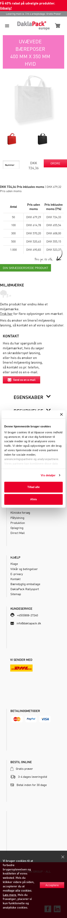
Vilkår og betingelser (24, 569)
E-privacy (16, 574)
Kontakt (15, 579)
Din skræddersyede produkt (25, 268)
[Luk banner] (61, 414)
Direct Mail (17, 533)
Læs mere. (10, 895)
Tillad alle (33, 487)
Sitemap (15, 594)
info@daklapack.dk (29, 623)
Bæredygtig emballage (25, 584)
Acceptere (52, 885)
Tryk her (6, 314)
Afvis (33, 499)
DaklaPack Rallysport (24, 589)
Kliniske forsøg (20, 512)
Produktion (17, 523)
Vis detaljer (48, 475)
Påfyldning (17, 518)
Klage (14, 564)
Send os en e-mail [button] (24, 379)
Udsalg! (6, 8)
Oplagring (16, 528)
